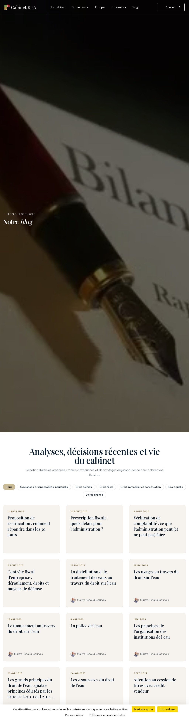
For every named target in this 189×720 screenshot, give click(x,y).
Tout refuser (167, 709)
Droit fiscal (106, 487)
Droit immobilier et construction (141, 487)
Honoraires (118, 7)
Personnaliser (74, 715)
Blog (135, 7)
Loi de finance (94, 494)
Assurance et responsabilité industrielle (44, 487)
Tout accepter (143, 709)
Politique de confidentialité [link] (107, 715)
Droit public (176, 487)
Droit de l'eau (84, 487)
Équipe (100, 7)
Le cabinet (58, 7)
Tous (9, 487)
